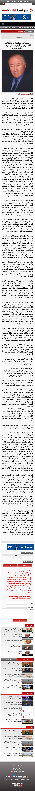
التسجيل (25, 565)
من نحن (26, 1)
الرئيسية (30, 31)
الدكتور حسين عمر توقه (25, 94)
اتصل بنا (20, 1)
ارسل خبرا (14, 1)
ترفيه (8, 1)
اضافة (19, 620)
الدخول (10, 565)
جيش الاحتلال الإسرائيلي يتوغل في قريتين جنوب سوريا (14, 27)
